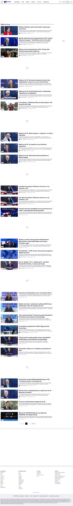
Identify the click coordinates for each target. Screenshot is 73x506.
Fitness (20, 484)
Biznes (1, 474)
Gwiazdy (33, 1)
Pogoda (1, 486)
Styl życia (39, 1)
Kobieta (1, 479)
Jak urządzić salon (58, 483)
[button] (63, 2)
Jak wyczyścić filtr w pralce (59, 477)
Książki (20, 473)
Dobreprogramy (21, 479)
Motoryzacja (46, 1)
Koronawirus (39, 473)
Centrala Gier (21, 488)
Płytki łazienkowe (57, 478)
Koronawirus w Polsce (40, 474)
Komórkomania (21, 481)
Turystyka (20, 477)
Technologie (2, 476)
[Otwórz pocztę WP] (60, 2)
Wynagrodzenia (2, 487)
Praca (1, 484)
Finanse (27, 1)
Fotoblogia (20, 483)
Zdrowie (1, 482)
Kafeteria (20, 478)
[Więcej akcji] (53, 26)
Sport (23, 1)
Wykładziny (56, 481)
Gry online (20, 487)
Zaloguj (67, 1)
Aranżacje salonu (57, 482)
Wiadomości (17, 1)
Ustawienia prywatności (54, 496)
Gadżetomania (21, 482)
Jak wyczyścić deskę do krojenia (60, 472)
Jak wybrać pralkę (57, 474)
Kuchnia (20, 474)
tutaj (22, 503)
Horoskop (20, 476)
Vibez (37, 476)
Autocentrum (39, 472)
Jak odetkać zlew (57, 473)
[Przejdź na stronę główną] (2, 2)
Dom (19, 472)
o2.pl (19, 486)
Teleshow (1, 483)
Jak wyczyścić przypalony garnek (60, 476)
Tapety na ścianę (57, 479)
